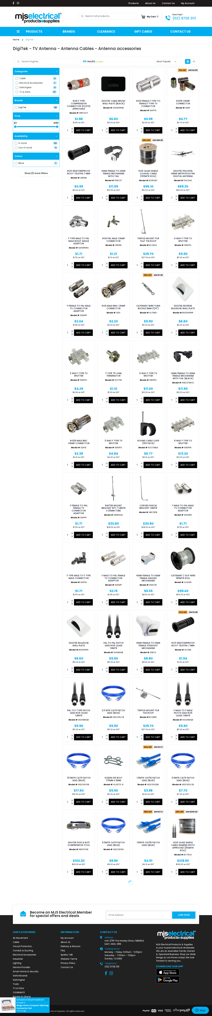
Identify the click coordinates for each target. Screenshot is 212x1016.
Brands (69, 31)
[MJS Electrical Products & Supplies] (38, 18)
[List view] (193, 61)
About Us (150, 3)
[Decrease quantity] (72, 131)
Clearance (106, 31)
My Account (187, 3)
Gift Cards (143, 31)
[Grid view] (187, 61)
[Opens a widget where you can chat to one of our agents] (200, 1010)
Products (134, 3)
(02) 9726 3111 (184, 18)
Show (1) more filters (36, 173)
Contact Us (168, 3)
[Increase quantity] (72, 128)
